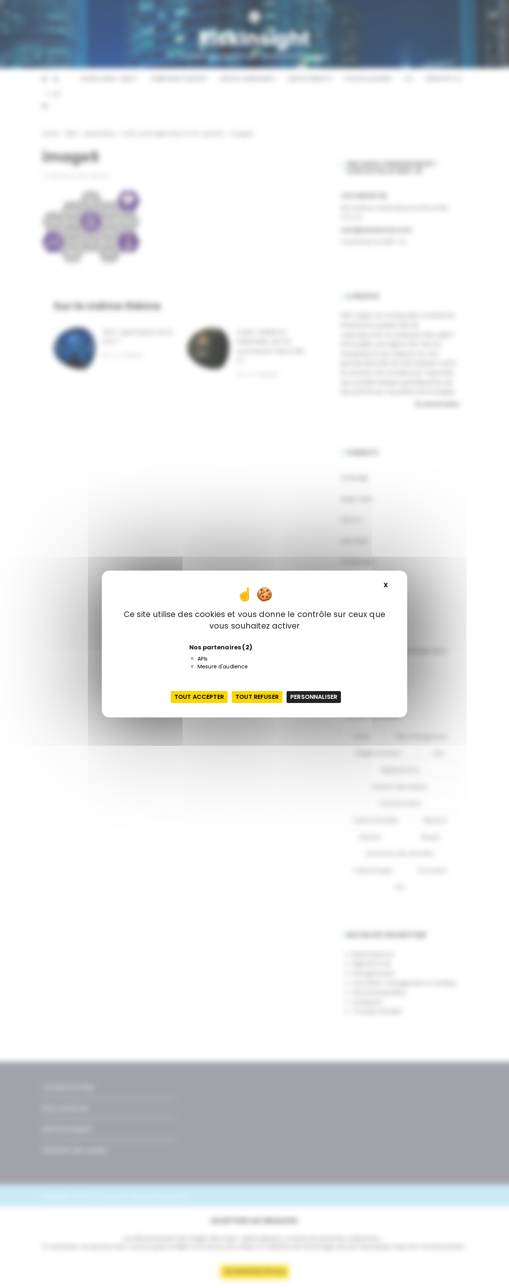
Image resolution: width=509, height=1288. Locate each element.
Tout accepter (199, 697)
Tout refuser (257, 697)
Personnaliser (313, 697)
